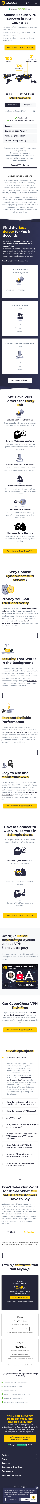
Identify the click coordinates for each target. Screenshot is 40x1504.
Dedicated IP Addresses (20, 509)
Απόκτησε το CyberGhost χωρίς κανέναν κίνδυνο (20, 1438)
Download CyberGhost (16, 861)
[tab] (20, 1058)
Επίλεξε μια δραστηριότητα (15, 290)
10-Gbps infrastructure (17, 732)
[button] (20, 1058)
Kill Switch (32, 681)
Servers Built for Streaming (20, 420)
